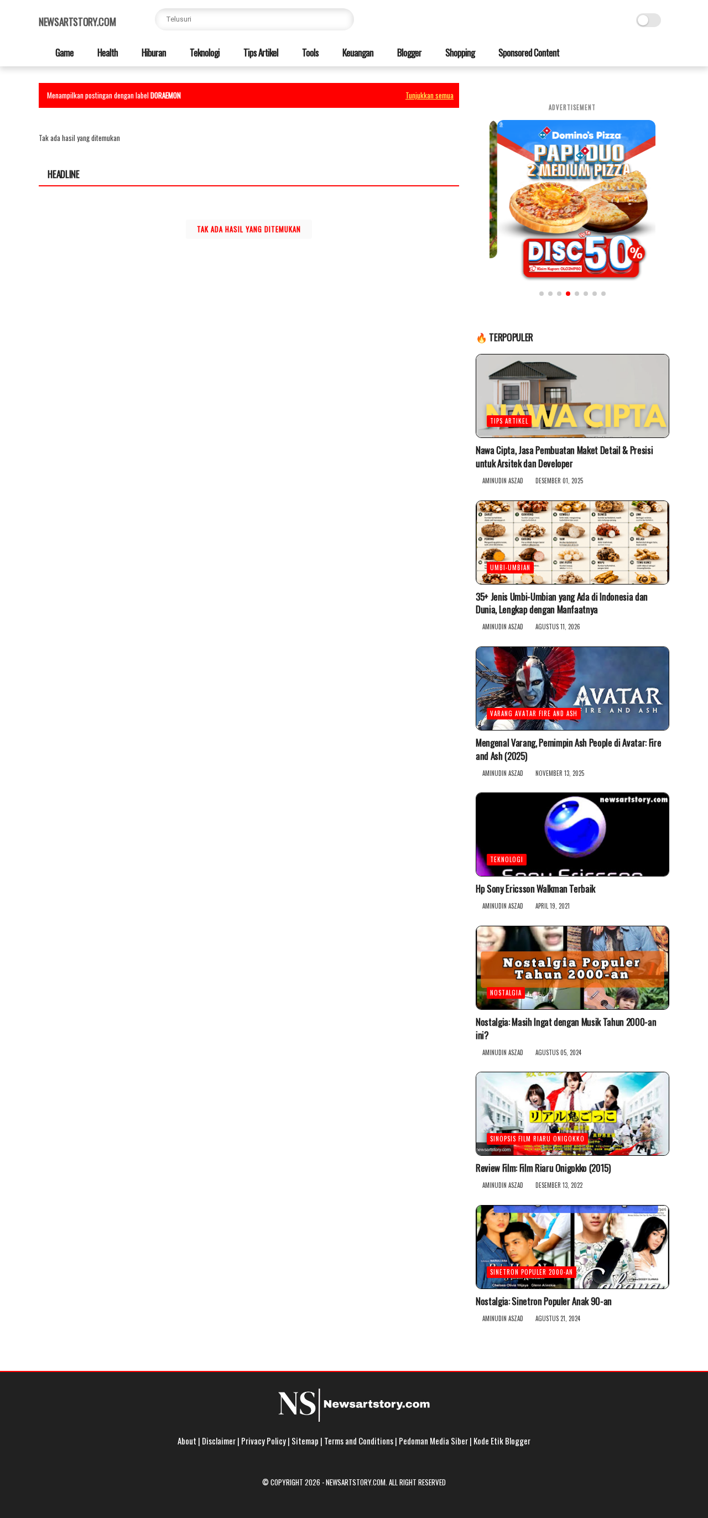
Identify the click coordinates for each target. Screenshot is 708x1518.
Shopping (459, 52)
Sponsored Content (528, 52)
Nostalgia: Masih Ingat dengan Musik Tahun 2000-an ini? (566, 1028)
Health (107, 52)
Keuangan (357, 52)
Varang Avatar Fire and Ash (533, 713)
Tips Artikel (260, 52)
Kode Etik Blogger (501, 1440)
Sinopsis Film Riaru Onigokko (537, 1138)
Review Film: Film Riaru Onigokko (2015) (543, 1168)
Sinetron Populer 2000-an (531, 1271)
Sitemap (305, 1440)
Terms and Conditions (358, 1440)
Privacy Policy (263, 1440)
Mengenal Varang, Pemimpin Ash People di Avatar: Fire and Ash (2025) (568, 749)
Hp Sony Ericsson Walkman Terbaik (535, 888)
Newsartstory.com (77, 21)
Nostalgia (506, 992)
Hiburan (153, 52)
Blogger (408, 52)
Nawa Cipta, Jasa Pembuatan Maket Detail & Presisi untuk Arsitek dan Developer (564, 457)
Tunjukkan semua (429, 95)
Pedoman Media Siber (433, 1440)
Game (64, 52)
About (187, 1440)
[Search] (343, 19)
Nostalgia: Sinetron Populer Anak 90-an (544, 1301)
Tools (309, 52)
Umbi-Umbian (510, 567)
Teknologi (204, 52)
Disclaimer (219, 1440)
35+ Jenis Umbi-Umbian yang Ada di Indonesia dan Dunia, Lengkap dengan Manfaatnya (562, 603)
